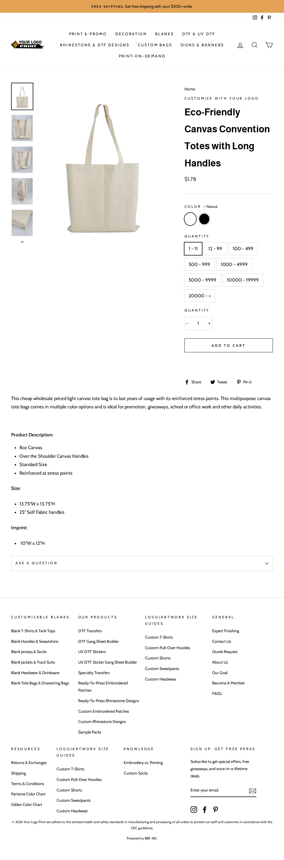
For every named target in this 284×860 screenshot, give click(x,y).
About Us (220, 662)
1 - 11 (193, 248)
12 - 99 (215, 248)
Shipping (18, 773)
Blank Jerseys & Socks (29, 651)
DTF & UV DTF (198, 33)
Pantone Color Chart (28, 793)
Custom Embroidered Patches (103, 711)
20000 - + (200, 296)
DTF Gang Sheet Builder (98, 641)
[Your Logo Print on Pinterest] (215, 809)
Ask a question (37, 563)
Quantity (197, 236)
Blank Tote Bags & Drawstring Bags (40, 683)
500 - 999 (199, 264)
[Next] (22, 240)
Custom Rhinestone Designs (102, 721)
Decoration (131, 33)
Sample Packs (89, 732)
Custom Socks (136, 773)
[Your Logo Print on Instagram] (194, 809)
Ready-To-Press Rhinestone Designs (108, 700)
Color (200, 206)
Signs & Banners (202, 44)
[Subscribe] (252, 790)
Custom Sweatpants (162, 668)
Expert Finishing (225, 630)
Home (189, 89)
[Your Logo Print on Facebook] (204, 809)
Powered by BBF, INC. (142, 838)
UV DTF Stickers (92, 651)
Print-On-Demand (142, 56)
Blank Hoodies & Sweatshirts (35, 641)
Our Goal (219, 672)
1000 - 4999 (234, 264)
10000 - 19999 (243, 280)
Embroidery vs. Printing (143, 762)
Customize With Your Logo (221, 98)
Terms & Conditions (27, 783)
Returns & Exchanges (29, 762)
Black (204, 219)
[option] (142, 6)
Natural (190, 219)
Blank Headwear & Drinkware (35, 672)
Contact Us (221, 641)
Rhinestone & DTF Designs (94, 44)
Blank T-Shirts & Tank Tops (33, 630)
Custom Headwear (160, 679)
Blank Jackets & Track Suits (33, 662)
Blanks (164, 33)
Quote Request (225, 651)
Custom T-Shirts (159, 637)
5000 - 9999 (202, 280)
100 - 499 (243, 248)
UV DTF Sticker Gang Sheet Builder (107, 662)
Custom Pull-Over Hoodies (167, 647)
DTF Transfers (90, 630)
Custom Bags (155, 44)
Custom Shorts (158, 658)
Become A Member (228, 683)
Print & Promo (88, 33)
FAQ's (217, 693)
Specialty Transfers (94, 672)
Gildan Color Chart (26, 804)
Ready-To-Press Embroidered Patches (103, 687)
